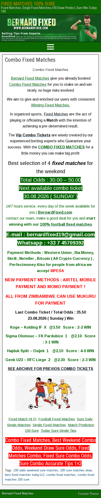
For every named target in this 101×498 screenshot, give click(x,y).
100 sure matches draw (76, 470)
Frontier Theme (88, 494)
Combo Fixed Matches (30, 60)
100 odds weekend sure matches (35, 470)
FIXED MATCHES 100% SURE (28, 4)
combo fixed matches (61, 475)
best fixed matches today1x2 (24, 475)
